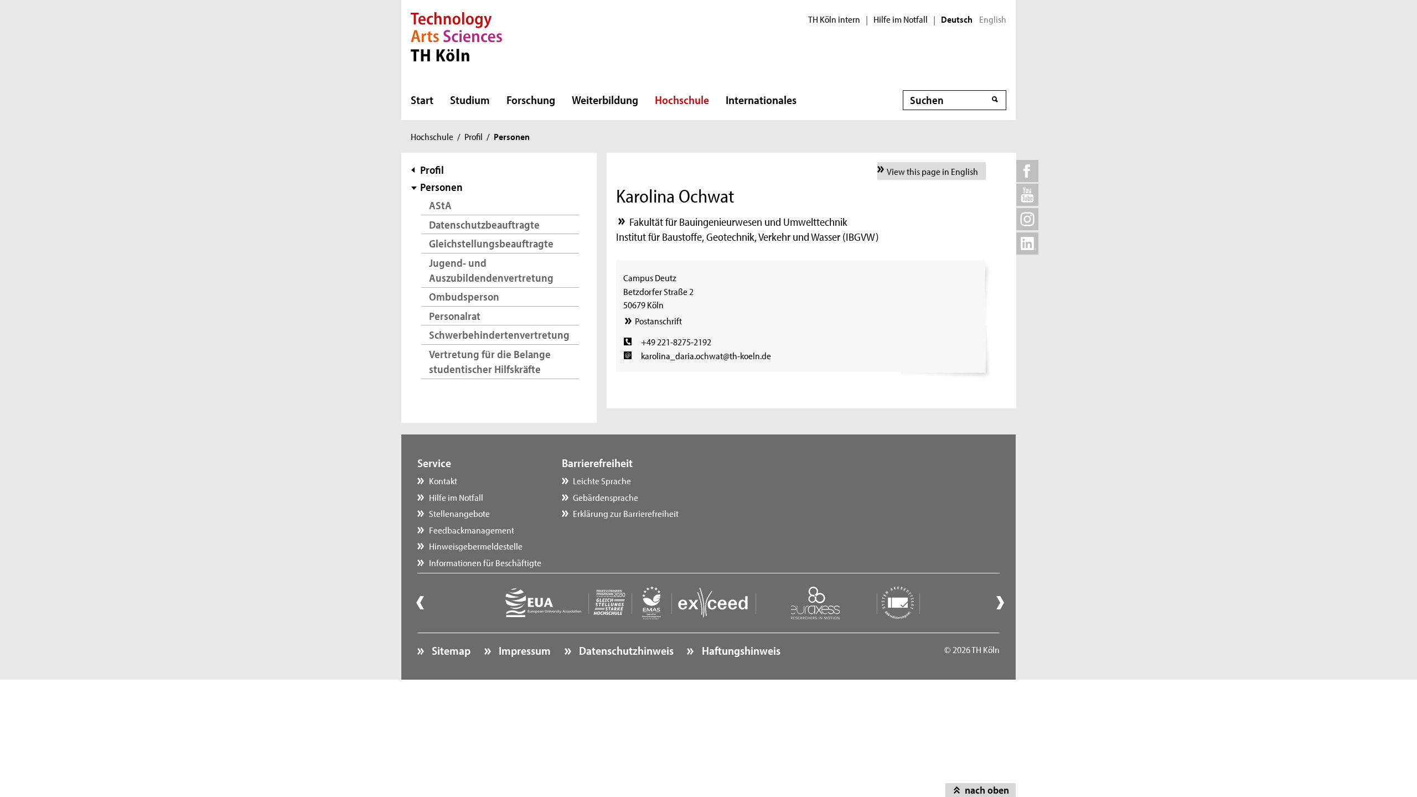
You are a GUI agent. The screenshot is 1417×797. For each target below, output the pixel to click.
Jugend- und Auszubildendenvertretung (491, 270)
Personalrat (454, 316)
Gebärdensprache (605, 497)
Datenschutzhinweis (625, 650)
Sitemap (450, 650)
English (992, 19)
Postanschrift (658, 320)
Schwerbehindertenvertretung (499, 334)
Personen (441, 187)
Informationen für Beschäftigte (485, 562)
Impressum (524, 650)
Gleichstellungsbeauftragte (491, 243)
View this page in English (932, 171)
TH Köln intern (834, 19)
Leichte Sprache (602, 480)
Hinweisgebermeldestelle (476, 546)
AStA (440, 205)
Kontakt (443, 480)
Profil (473, 136)
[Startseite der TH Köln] (456, 35)
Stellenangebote (459, 513)
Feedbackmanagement (471, 530)
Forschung (530, 99)
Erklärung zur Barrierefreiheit (626, 513)
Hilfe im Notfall (900, 19)
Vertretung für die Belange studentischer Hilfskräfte (490, 361)
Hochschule (682, 99)
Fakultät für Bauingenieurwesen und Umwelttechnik (738, 222)
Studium (470, 99)
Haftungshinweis (740, 650)
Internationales (761, 99)
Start (422, 99)
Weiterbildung (605, 99)
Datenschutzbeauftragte (484, 224)
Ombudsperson (464, 296)
